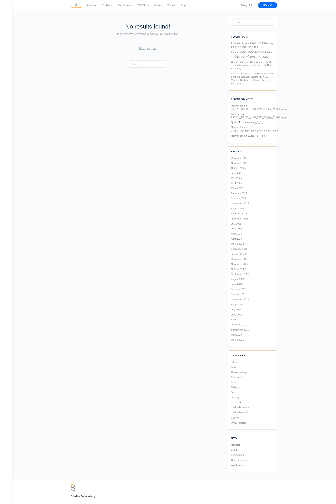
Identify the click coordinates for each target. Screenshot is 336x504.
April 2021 (236, 319)
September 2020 (240, 329)
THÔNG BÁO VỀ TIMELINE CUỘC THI (252, 56)
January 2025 (238, 198)
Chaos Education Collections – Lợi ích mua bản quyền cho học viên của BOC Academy (251, 65)
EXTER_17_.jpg (256, 135)
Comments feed (239, 460)
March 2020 (237, 339)
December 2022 (239, 259)
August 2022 (238, 279)
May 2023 (236, 233)
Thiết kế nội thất (239, 412)
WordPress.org (239, 465)
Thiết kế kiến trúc (240, 407)
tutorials (235, 417)
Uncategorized (239, 422)
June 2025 (236, 173)
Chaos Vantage (239, 372)
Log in (234, 449)
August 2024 (238, 208)
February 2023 (239, 248)
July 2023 (236, 223)
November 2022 (239, 264)
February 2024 (239, 213)
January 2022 (238, 289)
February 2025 (239, 193)
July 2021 (236, 309)
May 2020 (236, 334)
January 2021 (238, 324)
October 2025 (238, 168)
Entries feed (237, 454)
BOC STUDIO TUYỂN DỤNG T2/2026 (251, 51)
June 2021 (236, 314)
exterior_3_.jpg (255, 122)
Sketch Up (236, 402)
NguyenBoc (237, 105)
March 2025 (237, 188)
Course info (237, 377)
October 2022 (238, 269)
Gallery (235, 387)
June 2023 (236, 228)
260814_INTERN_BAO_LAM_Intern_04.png (255, 130)
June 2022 (236, 284)
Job (233, 392)
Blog (233, 367)
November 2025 (239, 163)
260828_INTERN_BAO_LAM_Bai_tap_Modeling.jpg (259, 109)
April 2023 (236, 238)
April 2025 (236, 183)
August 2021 (238, 304)
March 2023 (237, 243)
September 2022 (240, 274)
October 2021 (238, 294)
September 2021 (240, 299)
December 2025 (239, 158)
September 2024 (240, 203)
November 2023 (239, 218)
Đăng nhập (247, 5)
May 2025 (236, 178)
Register (235, 444)
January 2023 (238, 254)
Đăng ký (267, 5)
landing (235, 397)
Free (233, 382)
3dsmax (235, 362)
